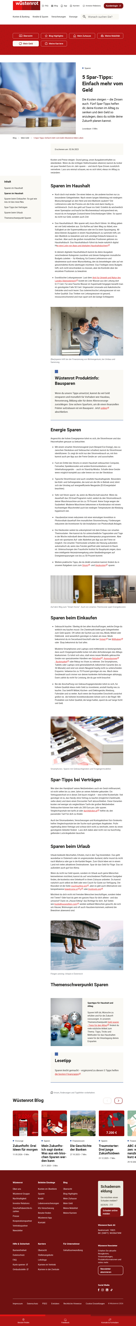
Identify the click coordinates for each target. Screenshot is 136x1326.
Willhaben (117, 639)
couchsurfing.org (80, 885)
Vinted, (103, 639)
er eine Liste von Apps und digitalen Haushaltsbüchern (83, 245)
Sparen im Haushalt (13, 188)
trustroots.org (95, 889)
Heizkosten (101, 565)
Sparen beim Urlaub (13, 212)
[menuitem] (21, 16)
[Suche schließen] (116, 16)
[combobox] (100, 17)
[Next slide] (118, 1100)
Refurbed (97, 658)
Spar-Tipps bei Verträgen (15, 207)
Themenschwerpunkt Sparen (17, 217)
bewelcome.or (72, 889)
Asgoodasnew (111, 658)
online (105, 408)
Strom (86, 565)
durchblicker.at (91, 810)
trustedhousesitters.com (66, 904)
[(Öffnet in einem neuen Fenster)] (98, 1290)
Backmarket (62, 661)
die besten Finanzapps (68, 1074)
